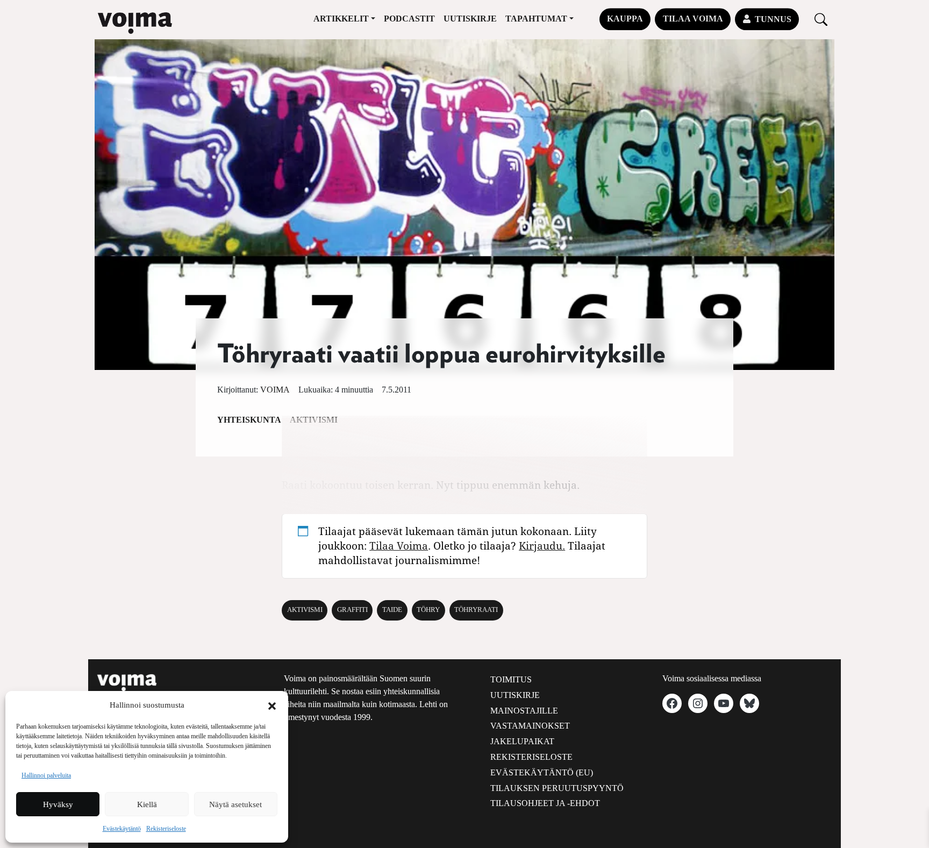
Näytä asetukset (235, 804)
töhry (428, 610)
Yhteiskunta (249, 419)
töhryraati (476, 610)
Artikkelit (341, 18)
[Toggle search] (820, 19)
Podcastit (409, 18)
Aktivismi (305, 610)
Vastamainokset (530, 725)
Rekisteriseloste (166, 828)
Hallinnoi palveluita (46, 775)
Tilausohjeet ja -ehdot (545, 803)
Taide (392, 610)
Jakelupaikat (522, 741)
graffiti (352, 610)
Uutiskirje (470, 18)
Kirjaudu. (542, 545)
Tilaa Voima (693, 18)
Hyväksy (58, 804)
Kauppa (625, 18)
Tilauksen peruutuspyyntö (557, 788)
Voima (275, 389)
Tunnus (773, 19)
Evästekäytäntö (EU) (541, 772)
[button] (272, 705)
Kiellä (147, 804)
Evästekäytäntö (122, 828)
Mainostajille (524, 710)
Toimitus (511, 679)
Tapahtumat (536, 18)
